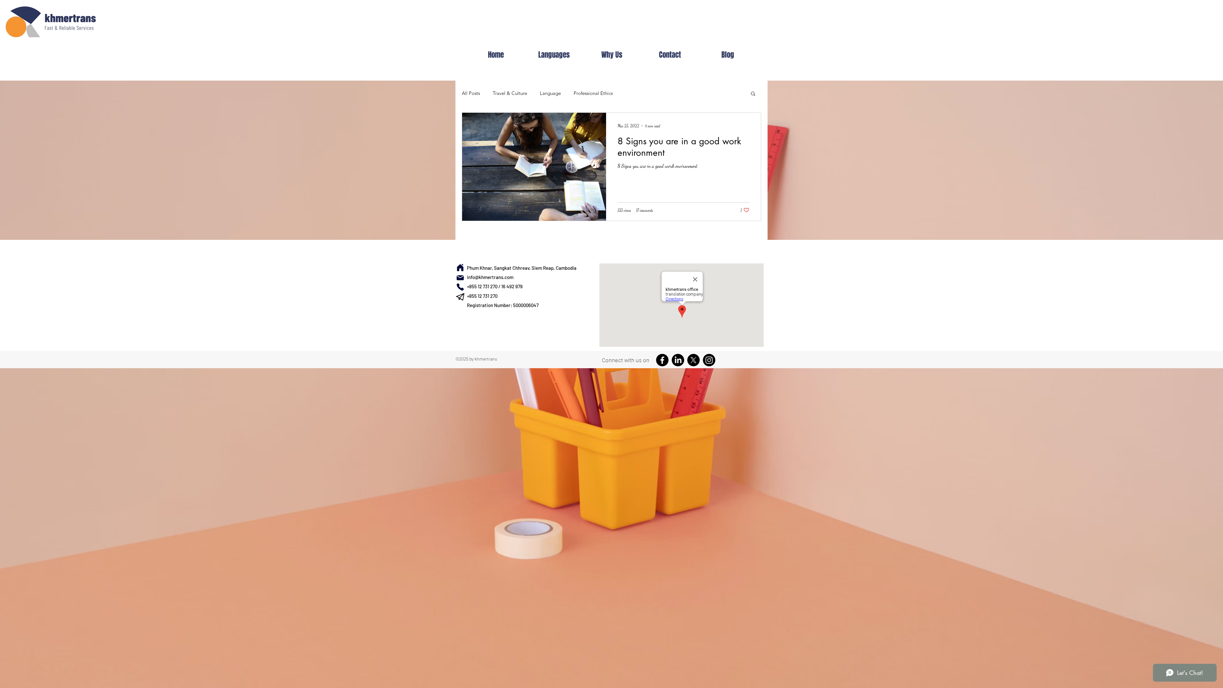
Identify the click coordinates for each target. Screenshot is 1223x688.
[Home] (460, 267)
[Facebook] (662, 360)
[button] (753, 94)
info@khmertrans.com (490, 277)
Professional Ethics (593, 93)
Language (550, 93)
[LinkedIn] (678, 360)
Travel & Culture (510, 93)
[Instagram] (709, 360)
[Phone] (460, 287)
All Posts (471, 93)
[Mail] (460, 278)
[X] (693, 360)
